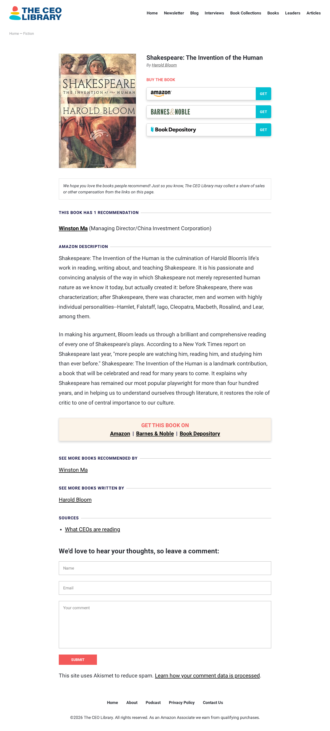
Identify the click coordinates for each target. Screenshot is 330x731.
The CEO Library (35, 13)
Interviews (214, 13)
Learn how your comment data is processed (207, 676)
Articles (314, 13)
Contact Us (213, 702)
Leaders (292, 13)
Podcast (153, 702)
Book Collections (245, 13)
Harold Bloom (164, 65)
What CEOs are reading (92, 529)
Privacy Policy (182, 702)
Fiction (28, 33)
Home (152, 13)
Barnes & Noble (155, 434)
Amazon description (83, 246)
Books (273, 13)
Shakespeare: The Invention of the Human (204, 57)
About (131, 702)
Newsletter (174, 13)
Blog (194, 13)
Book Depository (200, 434)
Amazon (120, 434)
